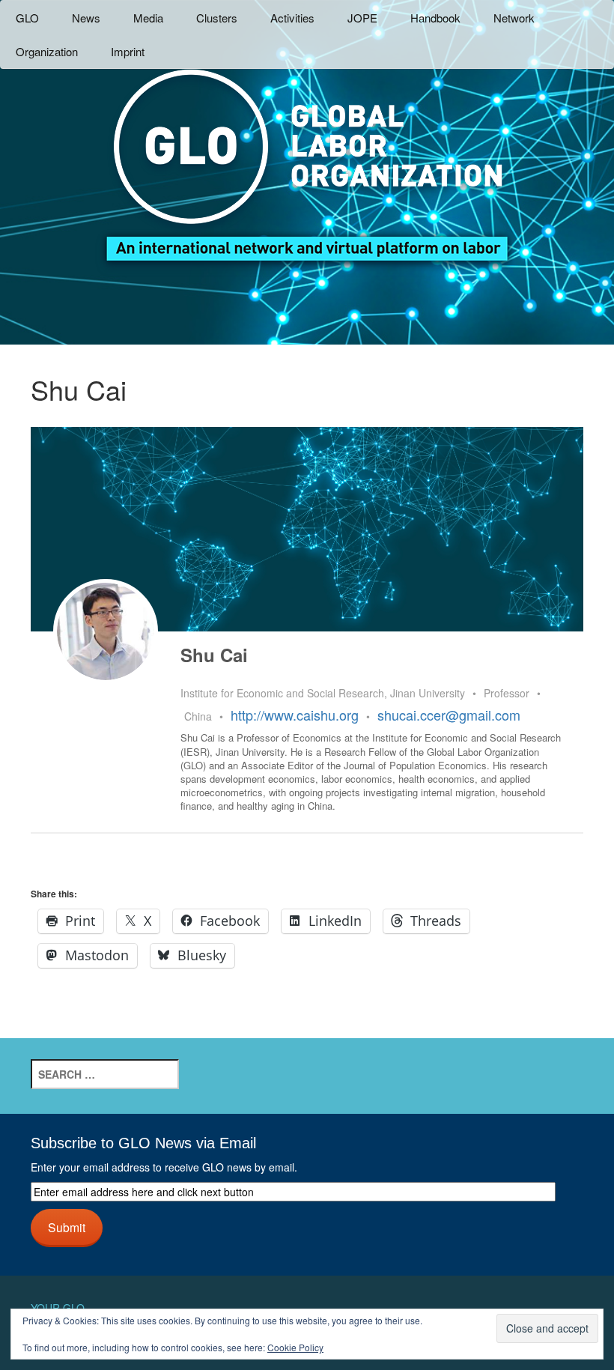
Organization (47, 51)
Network (514, 17)
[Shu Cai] (105, 631)
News (86, 17)
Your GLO (58, 1307)
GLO (27, 17)
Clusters (216, 17)
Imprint (128, 51)
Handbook (435, 17)
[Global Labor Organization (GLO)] (307, 154)
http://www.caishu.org (295, 714)
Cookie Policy (295, 1347)
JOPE (362, 17)
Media (148, 17)
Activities (292, 17)
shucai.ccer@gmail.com (448, 714)
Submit (66, 1227)
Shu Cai (214, 654)
